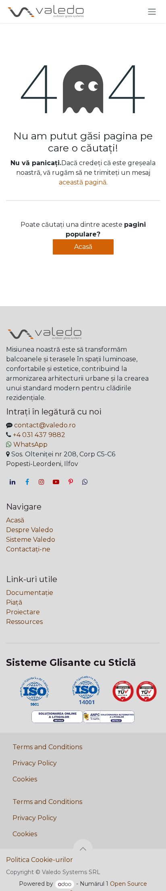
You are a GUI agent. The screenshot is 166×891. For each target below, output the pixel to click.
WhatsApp (30, 444)
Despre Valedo (29, 530)
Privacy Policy (34, 763)
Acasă (83, 247)
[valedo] (85, 481)
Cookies (24, 779)
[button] (83, 848)
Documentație (29, 593)
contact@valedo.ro (45, 425)
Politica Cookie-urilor (39, 860)
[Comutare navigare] (152, 11)
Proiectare (23, 612)
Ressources (24, 622)
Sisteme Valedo (30, 539)
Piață (14, 602)
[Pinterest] (70, 481)
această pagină (82, 182)
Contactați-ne (28, 549)
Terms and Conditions (47, 747)
